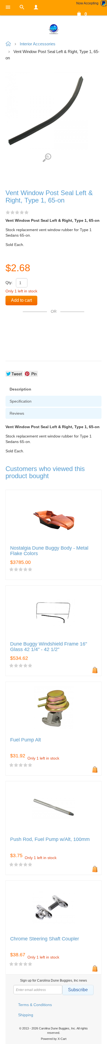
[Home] (53, 28)
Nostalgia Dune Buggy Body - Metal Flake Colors (49, 550)
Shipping (25, 1015)
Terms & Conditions (35, 1005)
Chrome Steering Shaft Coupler (44, 938)
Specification (21, 401)
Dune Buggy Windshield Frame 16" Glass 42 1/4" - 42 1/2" (48, 646)
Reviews (17, 413)
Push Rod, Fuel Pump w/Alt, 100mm (50, 839)
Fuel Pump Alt (25, 740)
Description (20, 389)
